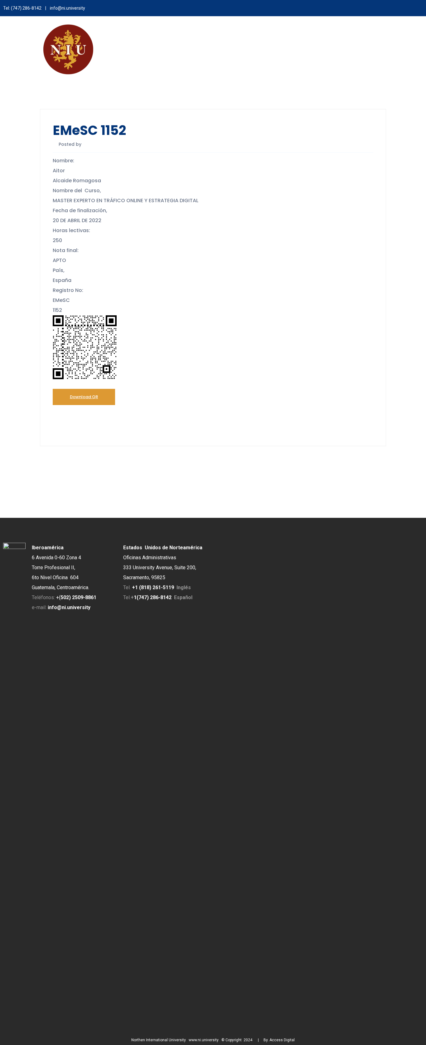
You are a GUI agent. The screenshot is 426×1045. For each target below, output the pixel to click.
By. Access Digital (279, 1040)
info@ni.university (67, 8)
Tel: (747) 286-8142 (22, 8)
